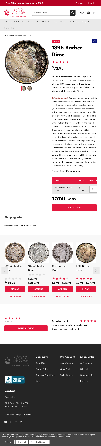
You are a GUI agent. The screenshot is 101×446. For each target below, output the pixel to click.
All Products (8, 22)
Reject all (21, 442)
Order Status (66, 375)
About (91, 3)
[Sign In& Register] (82, 13)
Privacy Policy (42, 369)
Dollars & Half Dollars (44, 22)
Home (6, 35)
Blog (38, 381)
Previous (6, 62)
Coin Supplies (74, 22)
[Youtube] (5, 422)
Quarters (31, 22)
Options (15, 289)
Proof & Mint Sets (60, 22)
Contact (79, 3)
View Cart (65, 369)
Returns (84, 381)
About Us (40, 363)
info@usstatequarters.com (18, 414)
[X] (11, 422)
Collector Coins (19, 22)
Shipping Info (13, 217)
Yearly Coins (86, 22)
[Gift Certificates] (88, 12)
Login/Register (67, 363)
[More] (25, 22)
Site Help (84, 369)
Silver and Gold (9, 28)
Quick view (15, 296)
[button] (19, 361)
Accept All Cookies (39, 442)
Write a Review (26, 328)
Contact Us (10, 397)
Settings (8, 442)
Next (46, 62)
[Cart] (95, 13)
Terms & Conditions (45, 375)
